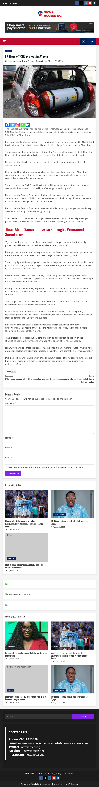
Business (11, 646)
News (8, 51)
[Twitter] (12, 125)
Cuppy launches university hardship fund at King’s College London (72, 379)
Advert (91, 41)
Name (9, 437)
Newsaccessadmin (17, 61)
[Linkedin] (28, 125)
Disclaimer (68, 773)
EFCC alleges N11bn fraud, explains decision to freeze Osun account (26, 547)
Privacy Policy (54, 773)
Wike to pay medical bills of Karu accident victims (27, 377)
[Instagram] (17, 125)
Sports (10, 690)
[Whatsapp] (22, 125)
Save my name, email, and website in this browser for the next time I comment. (45, 467)
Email (8, 447)
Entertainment (59, 515)
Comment (10, 403)
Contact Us (41, 773)
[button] (4, 41)
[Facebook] (7, 125)
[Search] (77, 41)
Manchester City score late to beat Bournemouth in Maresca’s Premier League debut (26, 504)
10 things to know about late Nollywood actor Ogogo (72, 504)
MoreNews (59, 784)
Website (9, 457)
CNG (14, 371)
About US (29, 773)
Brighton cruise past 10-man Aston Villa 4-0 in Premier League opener (26, 679)
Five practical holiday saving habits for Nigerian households (26, 636)
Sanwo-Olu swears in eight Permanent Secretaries (44, 231)
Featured (11, 558)
